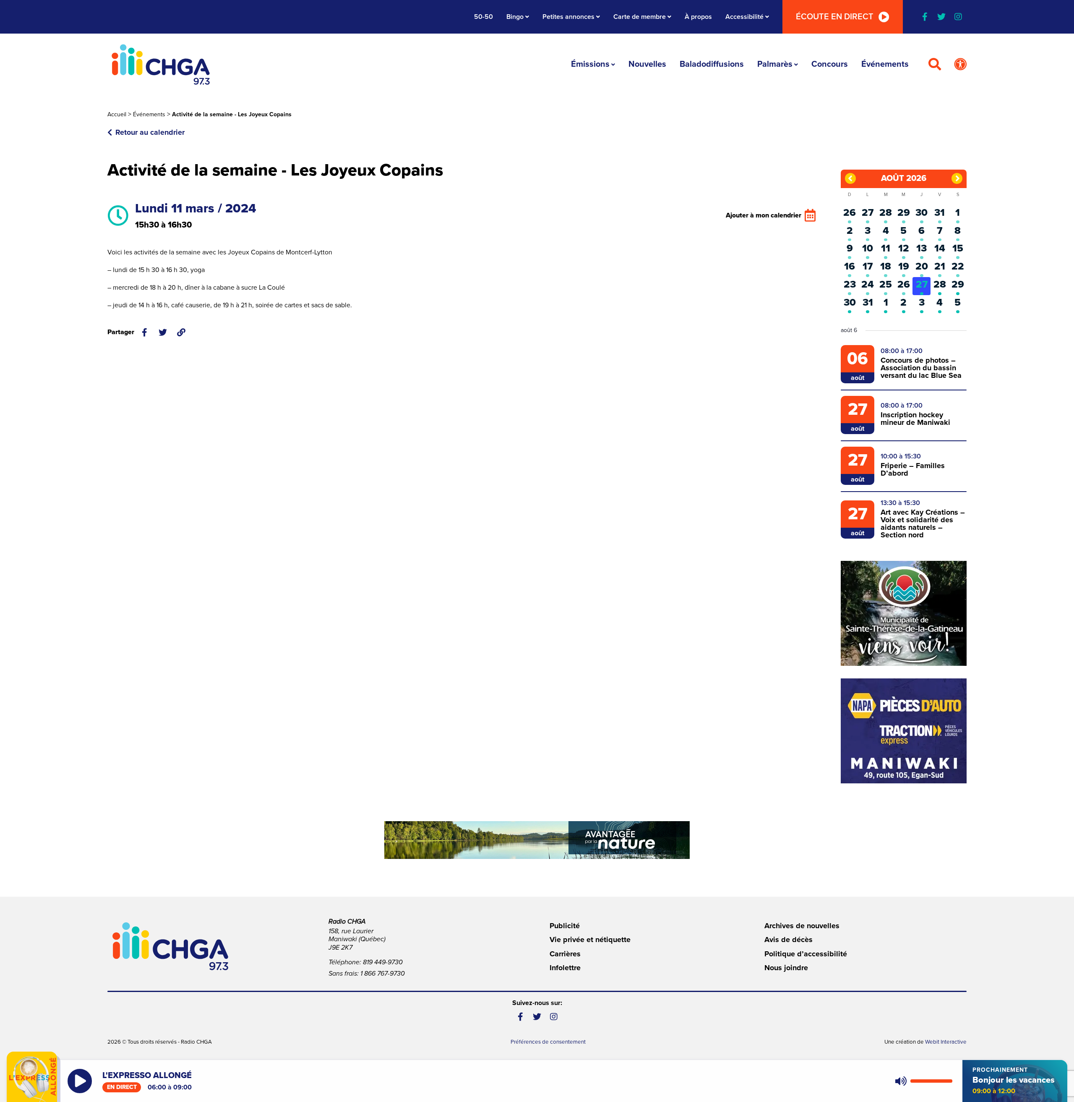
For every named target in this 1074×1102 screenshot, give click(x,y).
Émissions (590, 64)
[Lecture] (79, 1081)
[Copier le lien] (181, 332)
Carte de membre (639, 17)
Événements (885, 64)
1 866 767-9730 (382, 973)
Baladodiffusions (712, 64)
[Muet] (900, 1081)
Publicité (565, 925)
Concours (829, 64)
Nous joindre (786, 967)
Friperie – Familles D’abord (913, 469)
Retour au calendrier (150, 132)
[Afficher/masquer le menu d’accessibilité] (960, 64)
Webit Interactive (946, 1042)
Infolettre (565, 967)
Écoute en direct (834, 17)
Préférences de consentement (548, 1042)
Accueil (116, 114)
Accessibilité (744, 17)
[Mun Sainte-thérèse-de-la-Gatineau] (904, 613)
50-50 (483, 17)
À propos (698, 17)
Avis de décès (788, 939)
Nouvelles (647, 64)
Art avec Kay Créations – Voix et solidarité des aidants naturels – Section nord (923, 523)
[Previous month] (850, 178)
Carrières (565, 953)
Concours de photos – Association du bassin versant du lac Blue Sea (921, 368)
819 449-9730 (383, 962)
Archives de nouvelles (801, 925)
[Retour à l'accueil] (160, 64)
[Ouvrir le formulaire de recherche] (934, 64)
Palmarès (774, 64)
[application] (922, 1081)
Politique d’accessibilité (805, 953)
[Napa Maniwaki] (904, 730)
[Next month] (956, 178)
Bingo (515, 17)
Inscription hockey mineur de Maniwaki (915, 418)
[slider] (931, 1081)
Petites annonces (568, 17)
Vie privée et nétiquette (590, 939)
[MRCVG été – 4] (537, 840)
